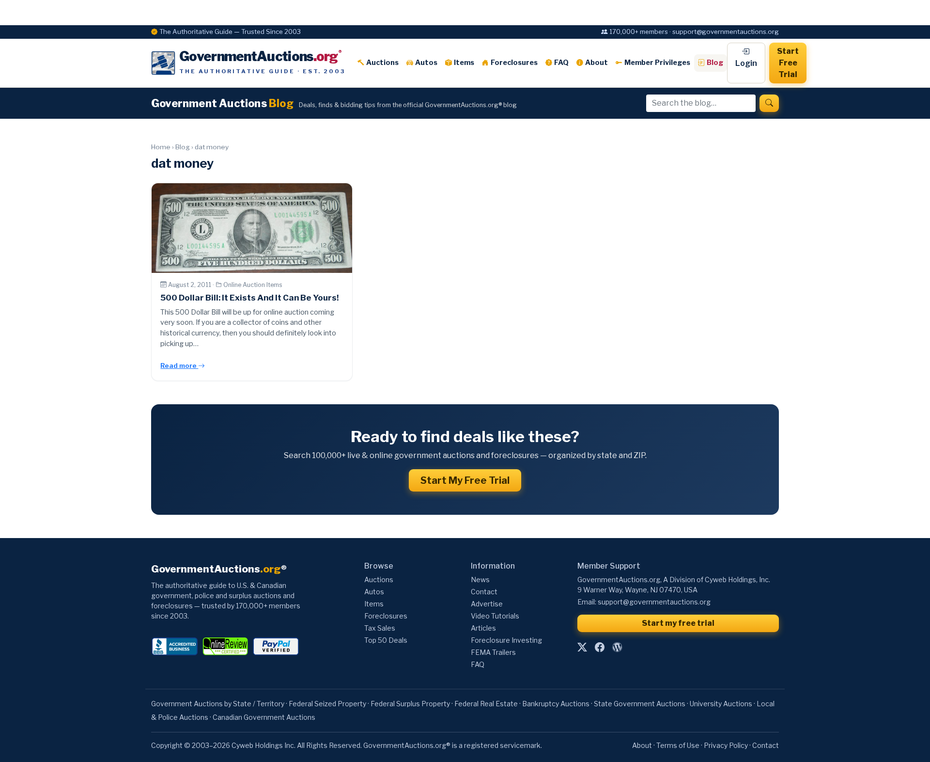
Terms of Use (677, 745)
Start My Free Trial (465, 480)
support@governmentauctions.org (654, 602)
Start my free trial (678, 623)
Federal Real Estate (486, 703)
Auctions (382, 62)
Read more (179, 365)
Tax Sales (379, 628)
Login (746, 63)
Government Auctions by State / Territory (217, 703)
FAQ (561, 62)
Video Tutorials (495, 616)
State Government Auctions (639, 703)
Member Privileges (657, 62)
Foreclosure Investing (506, 640)
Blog (715, 62)
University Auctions (721, 703)
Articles (483, 628)
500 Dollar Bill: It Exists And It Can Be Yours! (249, 297)
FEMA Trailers (493, 652)
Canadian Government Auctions (264, 717)
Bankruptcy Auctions (555, 703)
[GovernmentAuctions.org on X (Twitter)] (582, 647)
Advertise (487, 604)
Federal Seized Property (327, 703)
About (596, 62)
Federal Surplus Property (410, 703)
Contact (484, 591)
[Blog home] (617, 647)
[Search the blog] (769, 103)
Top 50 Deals (385, 640)
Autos (426, 62)
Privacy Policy (726, 745)
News (480, 579)
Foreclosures (514, 62)
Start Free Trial (788, 63)
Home (160, 147)
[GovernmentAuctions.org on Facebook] (599, 647)
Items (464, 62)
